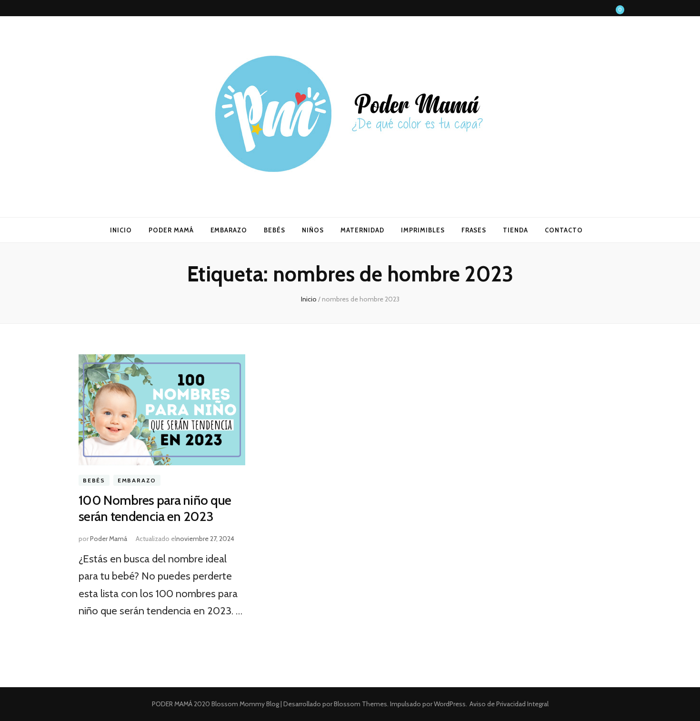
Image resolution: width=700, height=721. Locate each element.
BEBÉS (274, 230)
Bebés (94, 480)
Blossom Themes (359, 704)
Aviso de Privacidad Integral (509, 704)
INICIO (121, 230)
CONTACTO (564, 230)
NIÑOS (313, 230)
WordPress (450, 704)
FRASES (474, 230)
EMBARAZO (229, 230)
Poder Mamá (108, 538)
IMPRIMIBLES (423, 230)
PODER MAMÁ (171, 230)
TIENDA (515, 230)
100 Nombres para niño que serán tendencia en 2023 (155, 508)
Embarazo (137, 480)
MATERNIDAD (362, 230)
